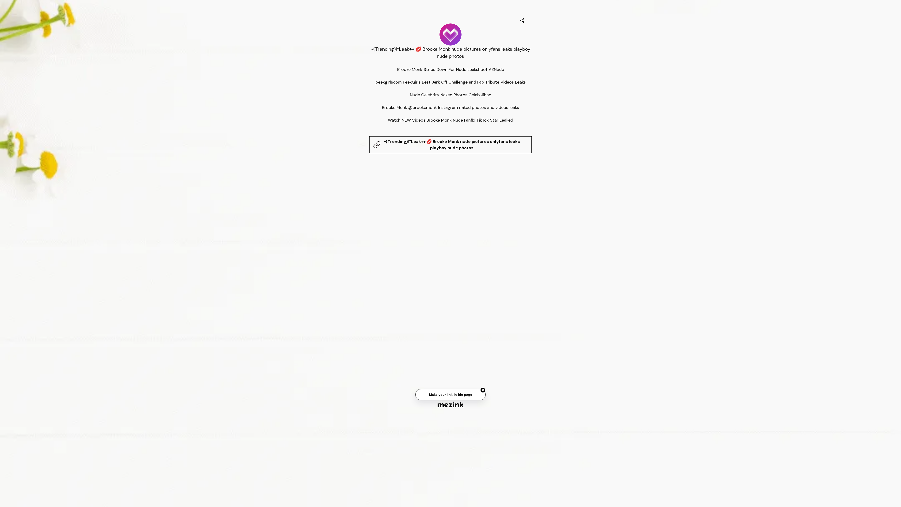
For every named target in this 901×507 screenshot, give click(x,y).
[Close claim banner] (483, 391)
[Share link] (522, 19)
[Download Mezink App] (451, 404)
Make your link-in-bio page (450, 396)
